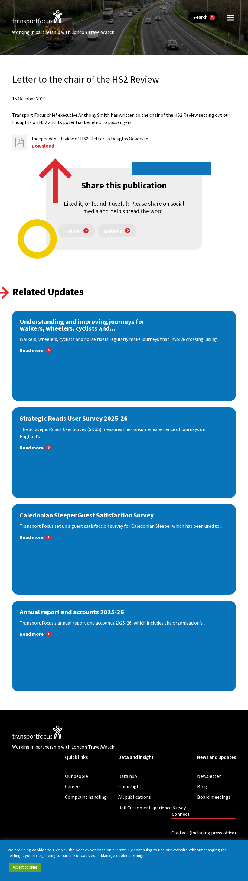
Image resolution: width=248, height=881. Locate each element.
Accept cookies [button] (25, 867)
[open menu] (231, 17)
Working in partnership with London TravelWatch (63, 32)
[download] (19, 142)
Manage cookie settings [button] (123, 855)
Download (43, 146)
